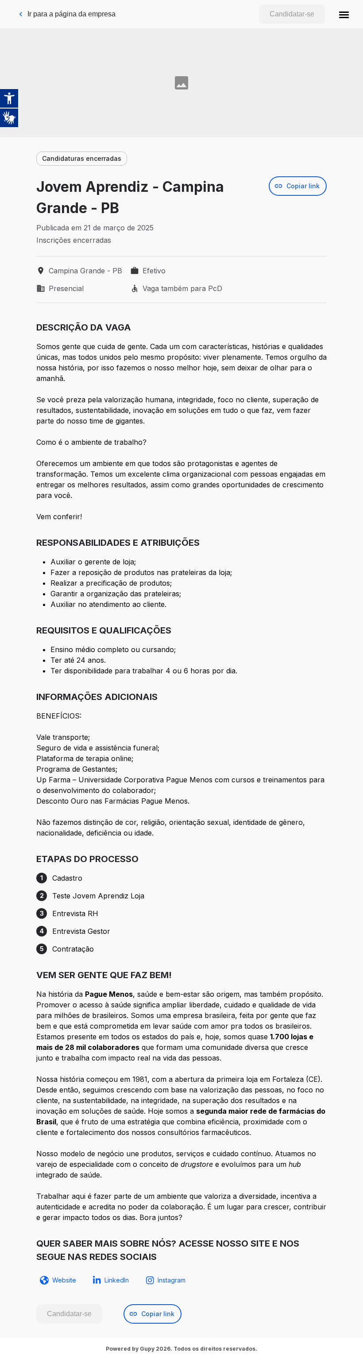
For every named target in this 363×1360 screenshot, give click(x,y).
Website (64, 1280)
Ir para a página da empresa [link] (71, 14)
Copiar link (303, 186)
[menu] (344, 14)
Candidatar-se (292, 14)
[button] (344, 14)
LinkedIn (116, 1280)
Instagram (171, 1280)
